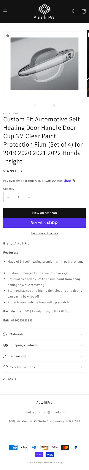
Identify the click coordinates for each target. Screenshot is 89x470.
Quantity (8, 189)
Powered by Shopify (53, 462)
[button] (5, 11)
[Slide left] (35, 105)
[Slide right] (54, 105)
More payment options (44, 233)
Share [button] (12, 379)
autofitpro (38, 462)
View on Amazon (44, 213)
